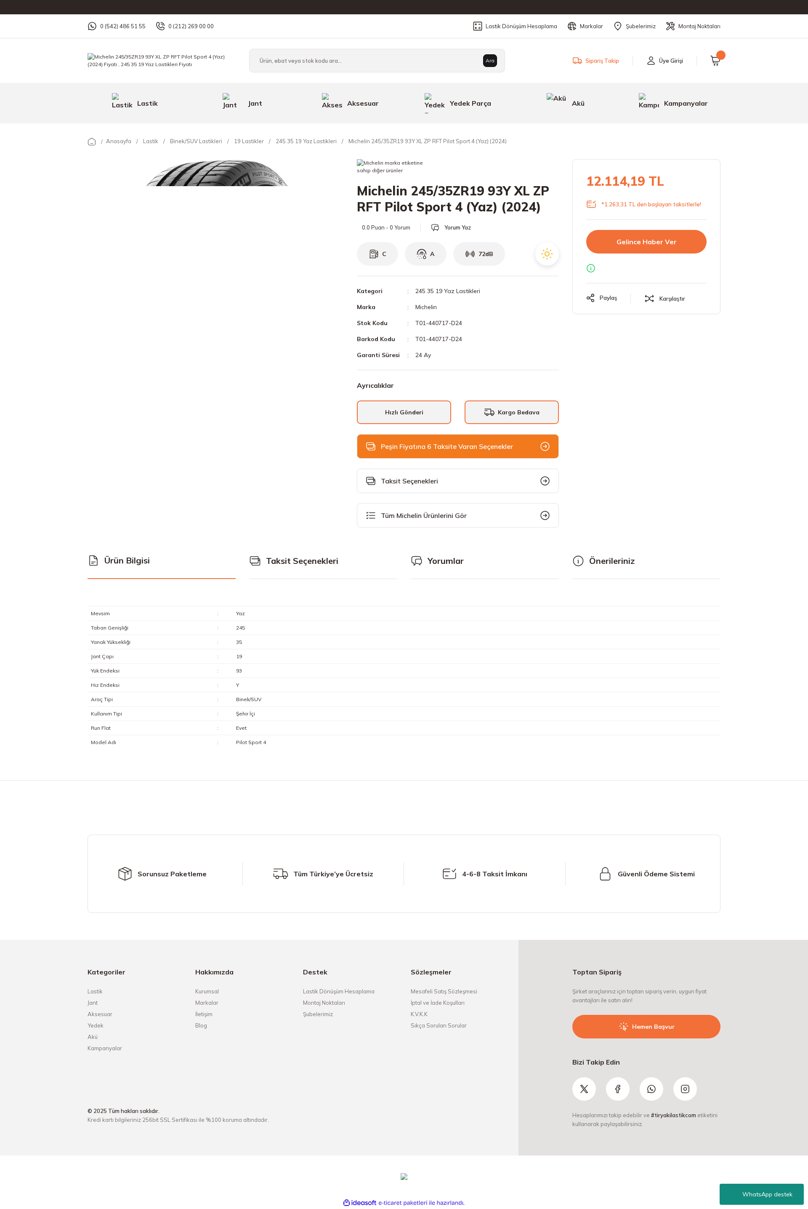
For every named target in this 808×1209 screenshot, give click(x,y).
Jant (93, 1002)
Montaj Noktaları (324, 1002)
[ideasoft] (360, 1203)
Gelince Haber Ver (647, 242)
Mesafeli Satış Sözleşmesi (444, 991)
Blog (201, 1025)
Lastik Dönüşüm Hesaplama (339, 991)
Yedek (96, 1025)
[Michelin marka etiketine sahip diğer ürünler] (393, 167)
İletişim (204, 1014)
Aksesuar (100, 1014)
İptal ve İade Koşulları (438, 1002)
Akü (93, 1036)
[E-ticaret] (403, 1203)
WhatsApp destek (767, 1194)
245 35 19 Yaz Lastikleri (447, 291)
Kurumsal (207, 991)
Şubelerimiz (318, 1014)
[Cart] (715, 61)
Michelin (426, 307)
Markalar (206, 1002)
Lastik (95, 991)
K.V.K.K (419, 1014)
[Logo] (162, 60)
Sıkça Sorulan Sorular (439, 1025)
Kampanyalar (105, 1048)
